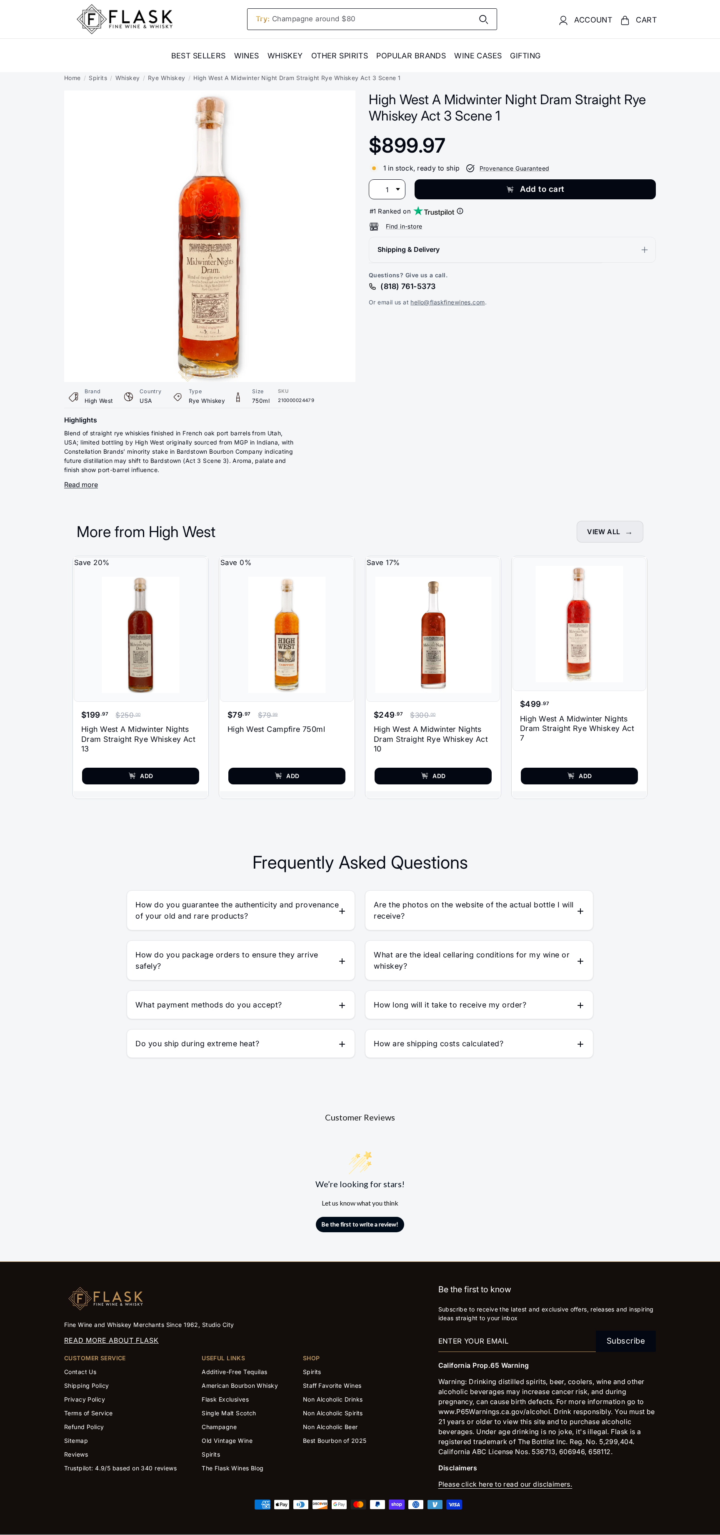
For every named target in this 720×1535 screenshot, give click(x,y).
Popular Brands (411, 55)
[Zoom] (209, 96)
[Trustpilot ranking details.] (460, 211)
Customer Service (95, 1358)
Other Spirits (339, 55)
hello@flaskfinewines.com (447, 302)
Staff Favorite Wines (332, 1385)
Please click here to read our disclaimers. (505, 1484)
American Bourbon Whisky (240, 1385)
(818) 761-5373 (407, 286)
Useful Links (223, 1358)
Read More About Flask (111, 1340)
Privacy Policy (84, 1399)
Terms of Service (88, 1413)
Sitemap (76, 1440)
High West (99, 400)
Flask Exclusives (225, 1399)
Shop (311, 1358)
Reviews (76, 1454)
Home (72, 77)
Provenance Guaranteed (515, 167)
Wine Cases (478, 55)
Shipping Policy (86, 1385)
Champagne (219, 1426)
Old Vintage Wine (227, 1440)
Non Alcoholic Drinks (333, 1399)
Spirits (98, 77)
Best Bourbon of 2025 (335, 1440)
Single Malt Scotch (230, 1413)
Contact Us (80, 1371)
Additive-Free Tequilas (234, 1371)
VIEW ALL (603, 532)
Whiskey (285, 55)
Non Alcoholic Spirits (333, 1413)
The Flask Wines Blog (233, 1468)
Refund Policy (84, 1426)
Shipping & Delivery (409, 249)
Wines (246, 55)
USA (146, 400)
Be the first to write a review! (360, 1224)
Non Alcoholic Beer (330, 1426)
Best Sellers (198, 55)
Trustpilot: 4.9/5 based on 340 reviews (120, 1468)
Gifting (525, 55)
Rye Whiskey (166, 77)
